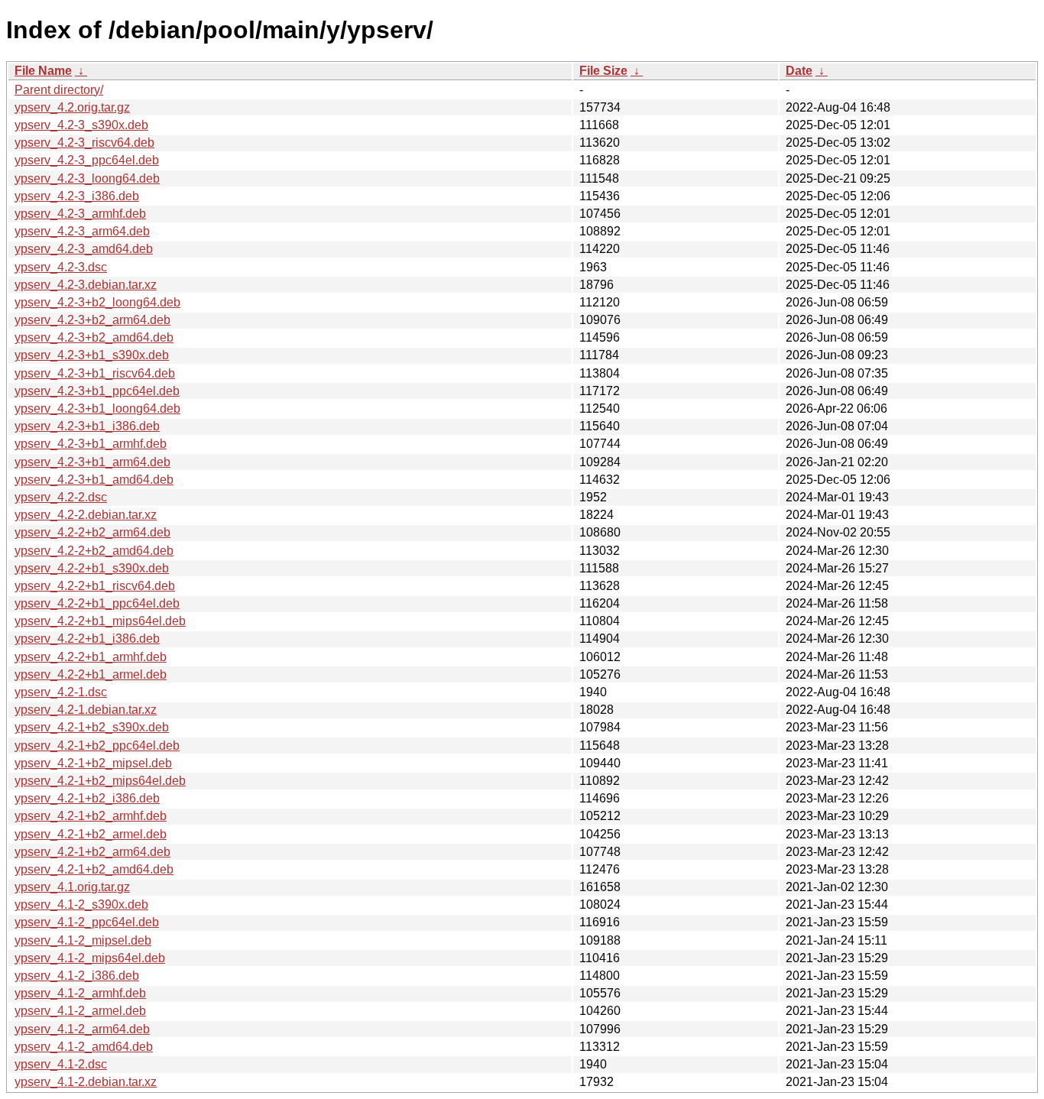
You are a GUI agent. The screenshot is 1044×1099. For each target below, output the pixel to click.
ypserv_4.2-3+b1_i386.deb (87, 426)
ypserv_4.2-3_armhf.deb (80, 213)
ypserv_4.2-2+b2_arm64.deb (92, 532)
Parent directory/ (59, 89)
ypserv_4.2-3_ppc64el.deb (87, 160)
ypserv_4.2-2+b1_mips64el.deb (100, 620)
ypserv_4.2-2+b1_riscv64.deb (95, 585)
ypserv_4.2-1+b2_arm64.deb (92, 851)
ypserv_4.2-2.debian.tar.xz (86, 514)
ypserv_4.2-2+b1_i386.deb (87, 638)
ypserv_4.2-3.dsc (61, 267)
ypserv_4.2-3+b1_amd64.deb (94, 479)
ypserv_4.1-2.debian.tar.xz (86, 1081)
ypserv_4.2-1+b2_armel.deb (91, 834)
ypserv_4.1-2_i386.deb (77, 975)
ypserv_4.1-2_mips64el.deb (90, 957)
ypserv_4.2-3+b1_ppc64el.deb (97, 390)
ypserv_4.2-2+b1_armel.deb (91, 674)
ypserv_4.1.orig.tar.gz (72, 886)
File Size (603, 70)
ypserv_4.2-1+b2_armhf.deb (91, 815)
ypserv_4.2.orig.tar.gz (72, 107)
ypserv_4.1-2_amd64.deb (84, 1046)
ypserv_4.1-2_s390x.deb (81, 904)
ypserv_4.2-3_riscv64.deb (84, 142)
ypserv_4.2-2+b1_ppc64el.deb (97, 603)
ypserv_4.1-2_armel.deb (80, 1010)
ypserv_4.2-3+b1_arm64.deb (92, 461)
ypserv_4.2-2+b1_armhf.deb (91, 656)
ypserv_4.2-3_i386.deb (77, 196)
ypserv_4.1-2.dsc (61, 1064)
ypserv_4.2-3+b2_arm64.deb (92, 319)
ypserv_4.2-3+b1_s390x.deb (92, 355)
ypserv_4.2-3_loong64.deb (87, 178)
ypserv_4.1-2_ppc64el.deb (87, 922)
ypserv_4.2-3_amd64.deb (84, 248)
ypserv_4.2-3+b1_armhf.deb (91, 443)
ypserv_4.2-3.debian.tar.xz (86, 284)
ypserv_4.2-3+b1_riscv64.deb (95, 373)
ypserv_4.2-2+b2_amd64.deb (94, 550)
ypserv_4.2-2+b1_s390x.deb (92, 568)
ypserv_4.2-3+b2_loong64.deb (97, 302)
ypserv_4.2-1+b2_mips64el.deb (100, 780)
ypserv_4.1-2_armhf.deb (80, 993)
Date (799, 70)
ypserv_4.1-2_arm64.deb (82, 1029)
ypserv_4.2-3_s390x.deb (81, 124)
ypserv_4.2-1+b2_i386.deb (87, 798)
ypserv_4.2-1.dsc (61, 692)
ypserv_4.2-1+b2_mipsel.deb (93, 763)
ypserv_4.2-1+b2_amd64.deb (94, 869)
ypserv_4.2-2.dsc (61, 497)
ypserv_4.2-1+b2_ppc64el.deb (97, 745)
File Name (43, 70)
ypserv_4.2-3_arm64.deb (82, 231)
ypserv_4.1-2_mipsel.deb (83, 940)
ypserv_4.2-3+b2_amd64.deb (94, 337)
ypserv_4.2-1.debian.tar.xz (86, 709)
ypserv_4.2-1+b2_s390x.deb (92, 727)
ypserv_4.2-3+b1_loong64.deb (97, 408)
